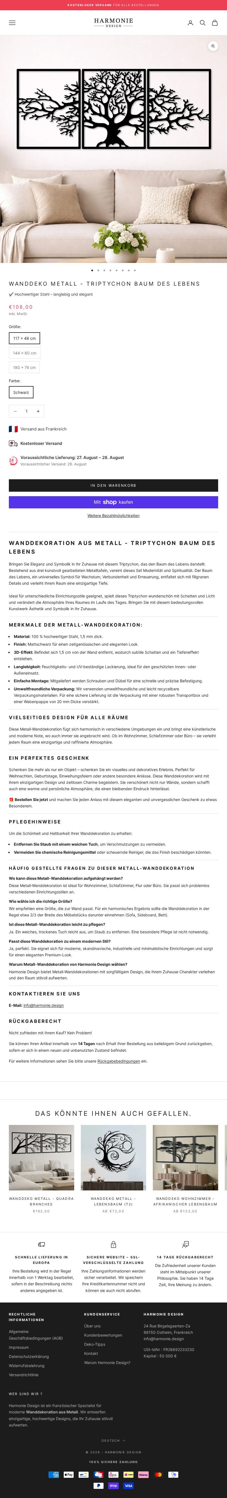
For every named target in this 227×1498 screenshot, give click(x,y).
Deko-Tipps (94, 1344)
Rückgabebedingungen (118, 1061)
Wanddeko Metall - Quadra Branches (41, 1201)
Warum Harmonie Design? (107, 1362)
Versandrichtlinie (23, 1374)
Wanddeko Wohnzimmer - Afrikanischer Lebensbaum (185, 1201)
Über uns (92, 1326)
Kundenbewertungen (103, 1335)
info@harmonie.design (44, 1005)
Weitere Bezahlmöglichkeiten (113, 515)
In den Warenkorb (113, 485)
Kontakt (91, 1353)
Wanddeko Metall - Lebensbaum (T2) (113, 1201)
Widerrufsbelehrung (27, 1365)
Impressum (19, 1347)
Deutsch (111, 1441)
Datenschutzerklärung (29, 1356)
